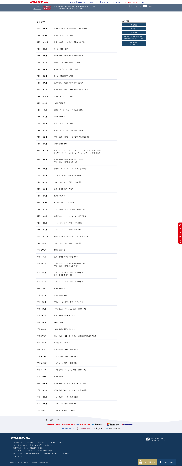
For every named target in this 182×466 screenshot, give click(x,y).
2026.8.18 (68, 9)
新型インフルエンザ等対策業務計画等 (26, 453)
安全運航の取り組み (56, 442)
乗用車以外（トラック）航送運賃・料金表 (28, 448)
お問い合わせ (18, 442)
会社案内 (30, 442)
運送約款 (66, 453)
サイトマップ (17, 456)
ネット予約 (168, 462)
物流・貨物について (20, 445)
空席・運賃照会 (149, 462)
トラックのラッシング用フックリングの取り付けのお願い (33, 451)
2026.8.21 (70, 6)
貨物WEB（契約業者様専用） (42, 445)
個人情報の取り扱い (51, 453)
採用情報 (41, 442)
